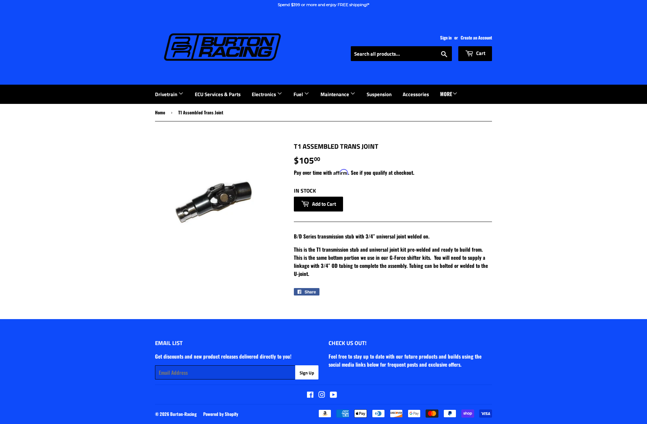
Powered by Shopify (220, 414)
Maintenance (335, 94)
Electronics (264, 94)
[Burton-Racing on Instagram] (321, 395)
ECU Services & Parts (218, 94)
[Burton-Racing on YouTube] (333, 395)
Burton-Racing (183, 414)
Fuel (299, 94)
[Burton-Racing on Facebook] (310, 395)
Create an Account (476, 37)
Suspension (379, 94)
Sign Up (307, 372)
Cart (480, 53)
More (446, 93)
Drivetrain (166, 94)
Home (160, 112)
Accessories (416, 94)
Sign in (446, 37)
